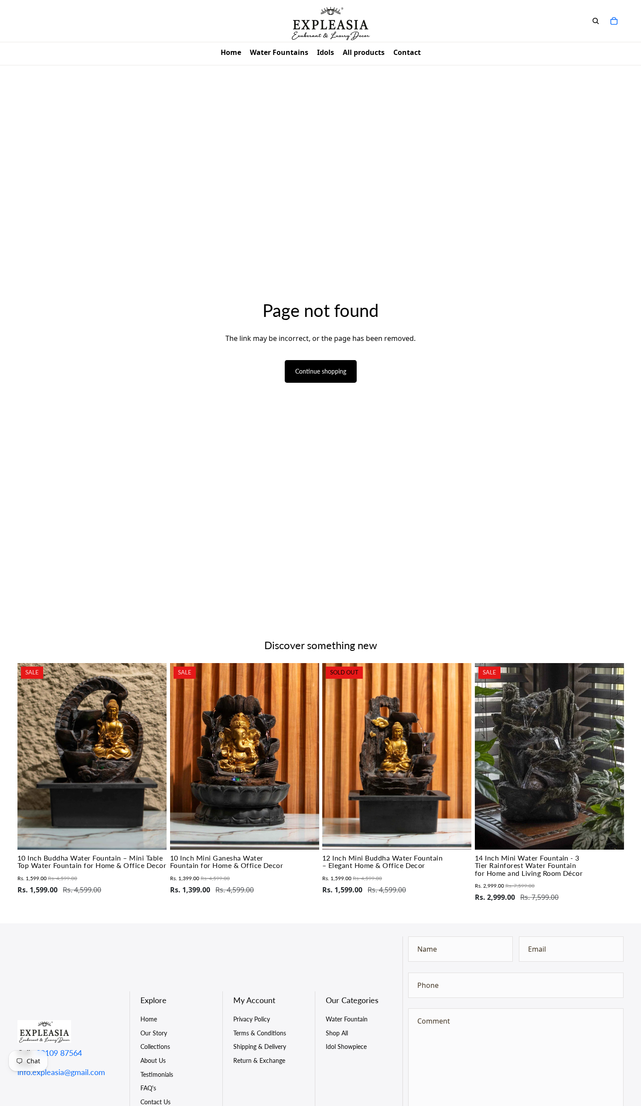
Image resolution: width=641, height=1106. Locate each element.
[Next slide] (153, 756)
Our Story (153, 1033)
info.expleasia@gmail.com (61, 1072)
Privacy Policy (251, 1019)
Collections (155, 1046)
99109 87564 (59, 1053)
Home (148, 1019)
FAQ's (148, 1088)
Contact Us (155, 1102)
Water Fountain (347, 1019)
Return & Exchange (259, 1060)
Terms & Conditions (259, 1033)
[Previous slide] (30, 756)
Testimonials (156, 1074)
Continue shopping (320, 371)
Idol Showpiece (346, 1046)
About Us (153, 1060)
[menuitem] (231, 53)
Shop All (337, 1033)
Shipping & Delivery (259, 1046)
